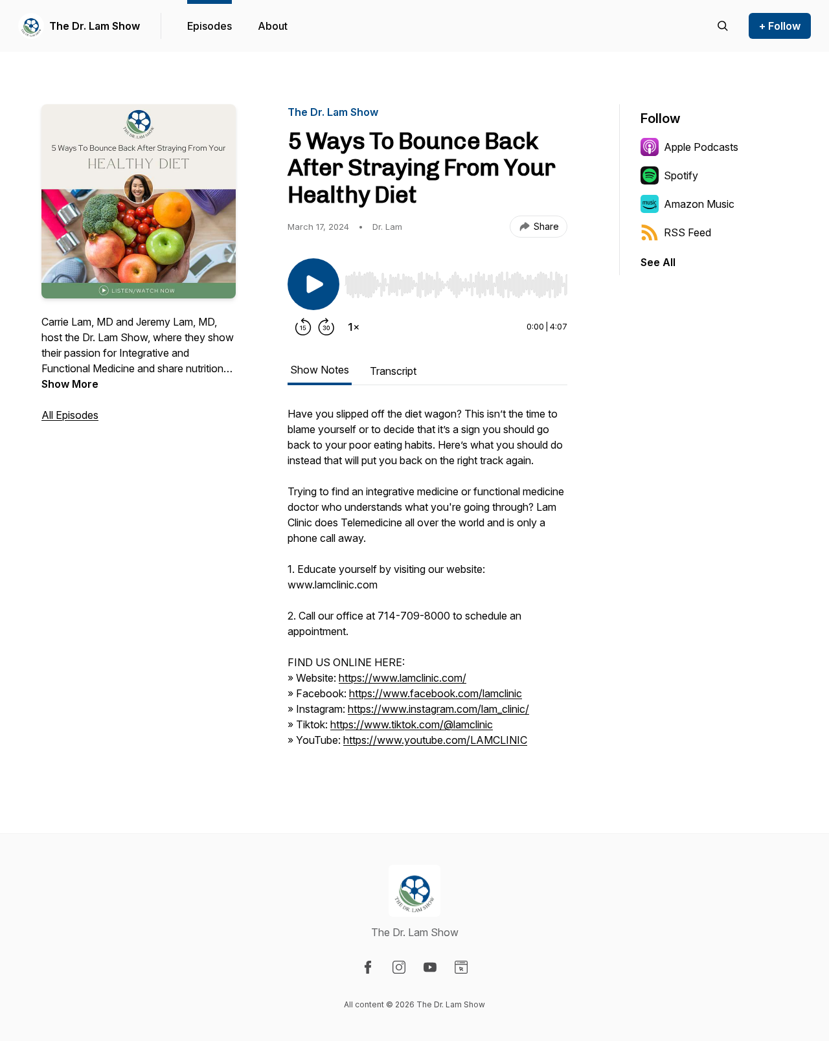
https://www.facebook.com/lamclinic (435, 693)
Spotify (681, 175)
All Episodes (69, 415)
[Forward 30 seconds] (326, 327)
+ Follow (780, 25)
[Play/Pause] (313, 284)
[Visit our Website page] (461, 967)
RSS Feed (687, 232)
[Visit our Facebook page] (367, 967)
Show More (69, 383)
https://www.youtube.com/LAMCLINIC (435, 739)
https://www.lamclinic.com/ (402, 677)
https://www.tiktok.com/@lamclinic (411, 724)
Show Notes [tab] (319, 369)
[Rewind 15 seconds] (303, 327)
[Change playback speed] (354, 327)
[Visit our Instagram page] (398, 967)
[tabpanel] (427, 583)
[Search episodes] (723, 26)
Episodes (209, 25)
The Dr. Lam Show (94, 25)
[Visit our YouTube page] (430, 967)
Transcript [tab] (393, 370)
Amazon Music (699, 203)
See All (658, 262)
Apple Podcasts (701, 146)
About (273, 25)
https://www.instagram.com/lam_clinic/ (438, 708)
